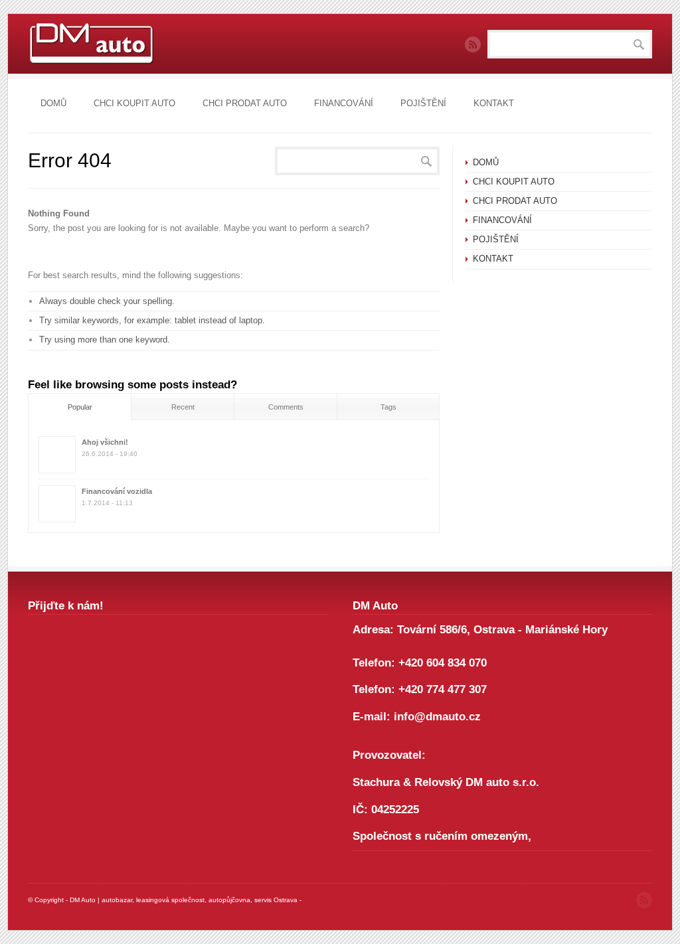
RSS (473, 44)
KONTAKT (493, 103)
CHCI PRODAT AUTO (245, 103)
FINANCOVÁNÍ (343, 103)
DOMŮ (53, 103)
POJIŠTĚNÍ (423, 103)
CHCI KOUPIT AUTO (134, 103)
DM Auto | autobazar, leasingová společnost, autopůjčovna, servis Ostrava (184, 900)
